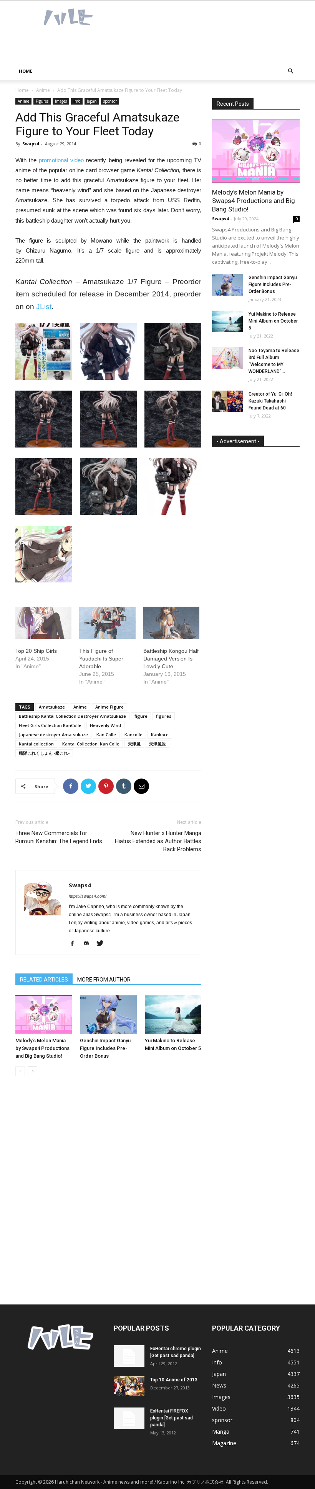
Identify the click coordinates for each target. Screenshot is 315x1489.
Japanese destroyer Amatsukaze (53, 734)
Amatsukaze (52, 707)
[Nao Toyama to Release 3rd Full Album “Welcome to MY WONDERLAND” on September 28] (227, 358)
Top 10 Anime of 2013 (173, 1380)
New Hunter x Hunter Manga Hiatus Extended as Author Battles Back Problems (158, 841)
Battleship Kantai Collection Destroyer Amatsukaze (72, 716)
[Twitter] (102, 943)
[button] (290, 71)
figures (163, 716)
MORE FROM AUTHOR (104, 980)
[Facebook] (75, 943)
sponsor (110, 101)
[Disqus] (108, 1191)
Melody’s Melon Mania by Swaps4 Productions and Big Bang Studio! (42, 1048)
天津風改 (157, 744)
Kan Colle (106, 734)
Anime (43, 90)
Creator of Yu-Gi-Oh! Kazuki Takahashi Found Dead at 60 (270, 401)
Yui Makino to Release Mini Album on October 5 (273, 321)
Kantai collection (36, 744)
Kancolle (133, 734)
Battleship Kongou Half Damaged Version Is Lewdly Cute (171, 658)
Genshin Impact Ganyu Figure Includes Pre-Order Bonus (105, 1048)
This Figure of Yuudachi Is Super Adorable (101, 658)
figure (141, 716)
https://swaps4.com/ (87, 896)
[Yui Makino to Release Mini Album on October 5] (173, 1014)
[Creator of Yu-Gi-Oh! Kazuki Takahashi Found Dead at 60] (227, 401)
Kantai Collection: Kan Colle (90, 744)
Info (76, 101)
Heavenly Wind (105, 725)
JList (43, 307)
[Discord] (89, 943)
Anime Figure (109, 707)
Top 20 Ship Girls (36, 651)
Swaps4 (30, 143)
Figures (42, 101)
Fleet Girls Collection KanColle (50, 725)
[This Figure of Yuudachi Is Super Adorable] (107, 623)
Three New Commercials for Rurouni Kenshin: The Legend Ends (58, 837)
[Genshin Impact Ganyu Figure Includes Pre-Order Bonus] (108, 1014)
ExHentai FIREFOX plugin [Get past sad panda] (171, 1417)
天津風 (134, 744)
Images (61, 101)
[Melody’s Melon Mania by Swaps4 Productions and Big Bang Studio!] (43, 1014)
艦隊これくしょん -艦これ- (44, 753)
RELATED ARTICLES (44, 980)
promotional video (61, 160)
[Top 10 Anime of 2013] (129, 1386)
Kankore (160, 734)
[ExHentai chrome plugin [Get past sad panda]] (129, 1356)
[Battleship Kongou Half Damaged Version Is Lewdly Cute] (171, 623)
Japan (92, 101)
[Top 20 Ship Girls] (43, 623)
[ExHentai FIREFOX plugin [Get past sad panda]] (129, 1418)
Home (25, 71)
